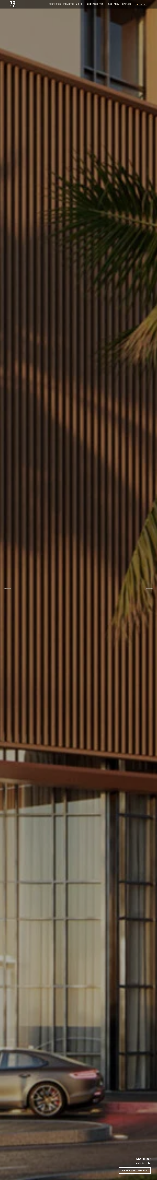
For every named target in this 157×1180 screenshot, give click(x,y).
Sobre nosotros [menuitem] (95, 4)
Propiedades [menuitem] (55, 4)
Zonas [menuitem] (79, 4)
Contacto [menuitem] (126, 4)
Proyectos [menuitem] (68, 4)
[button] (7, 588)
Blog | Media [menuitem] (113, 4)
